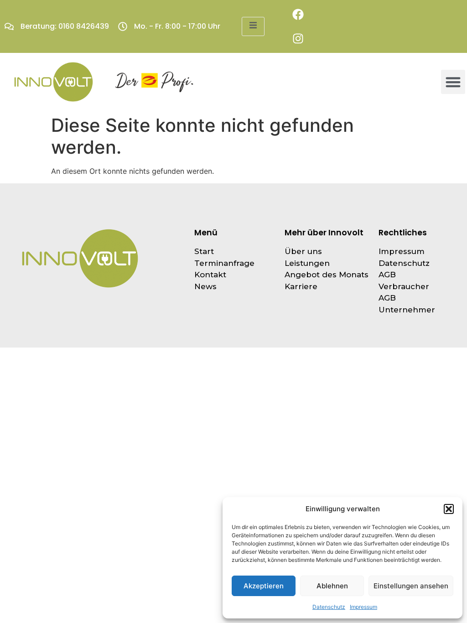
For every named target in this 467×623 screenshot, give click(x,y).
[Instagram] (298, 38)
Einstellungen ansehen (411, 585)
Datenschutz (328, 606)
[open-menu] (253, 26)
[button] (448, 509)
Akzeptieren (264, 585)
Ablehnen (332, 585)
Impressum (363, 606)
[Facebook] (298, 14)
